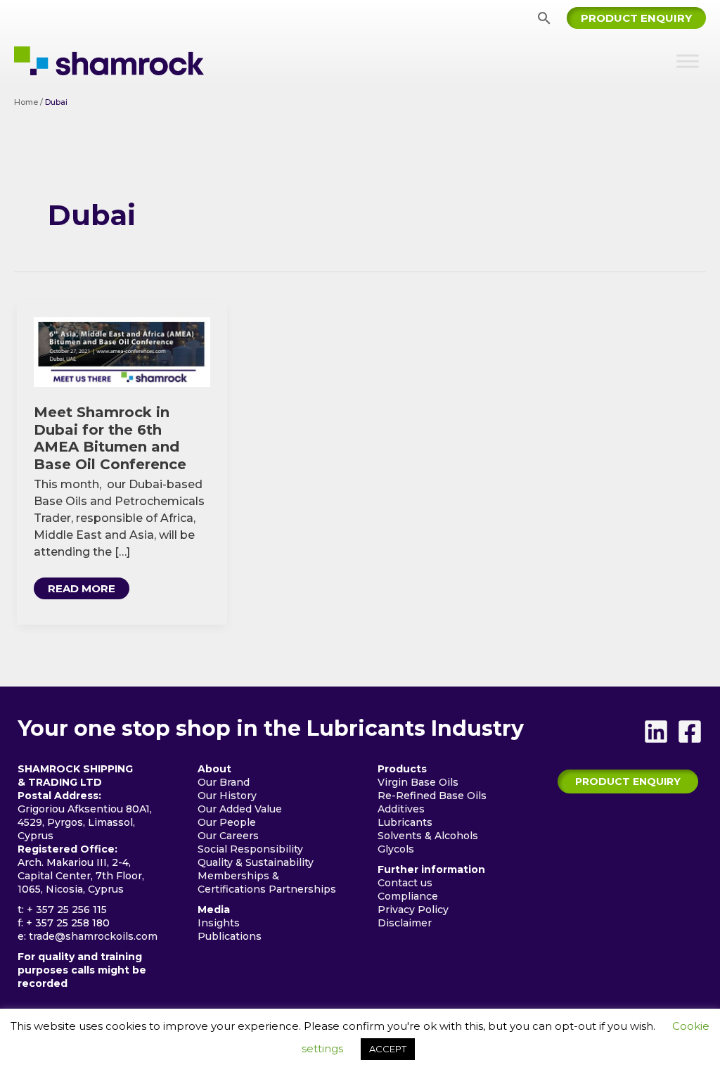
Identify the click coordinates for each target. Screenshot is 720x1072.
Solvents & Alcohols (428, 835)
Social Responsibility (250, 849)
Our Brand (224, 782)
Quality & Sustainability (256, 862)
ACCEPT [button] (387, 1048)
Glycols (396, 849)
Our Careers (228, 835)
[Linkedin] (656, 731)
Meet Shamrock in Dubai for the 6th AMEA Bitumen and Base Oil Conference (110, 438)
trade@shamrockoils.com (93, 936)
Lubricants (405, 822)
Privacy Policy (413, 909)
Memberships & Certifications (238, 882)
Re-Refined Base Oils (432, 795)
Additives (401, 809)
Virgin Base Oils (418, 782)
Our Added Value (240, 809)
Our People (227, 822)
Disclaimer (405, 923)
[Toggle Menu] (687, 61)
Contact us (405, 882)
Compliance (408, 896)
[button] (544, 18)
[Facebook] (689, 731)
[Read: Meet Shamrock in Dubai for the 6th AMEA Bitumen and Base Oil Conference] (122, 351)
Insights (219, 923)
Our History (227, 795)
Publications (230, 936)
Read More (85, 590)
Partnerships (302, 889)
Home (26, 102)
